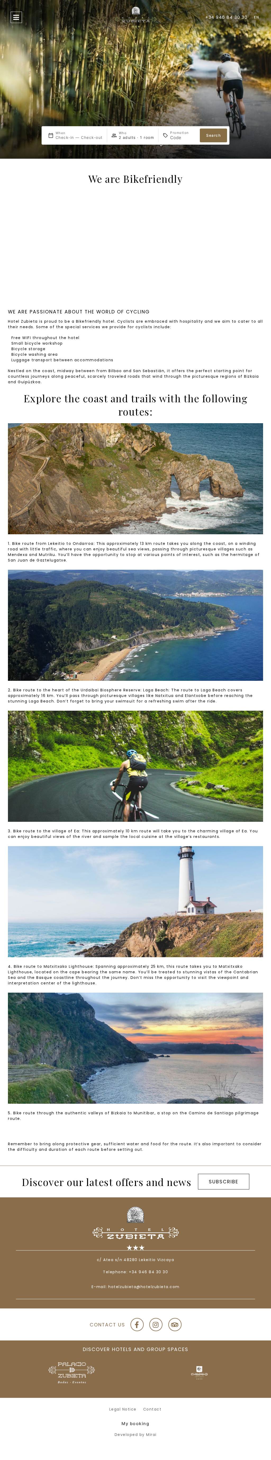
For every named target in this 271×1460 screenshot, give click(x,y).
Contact (152, 1409)
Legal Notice (123, 1409)
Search (213, 135)
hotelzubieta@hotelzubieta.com (144, 1286)
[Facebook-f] (137, 1324)
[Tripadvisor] (175, 1324)
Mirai (151, 1434)
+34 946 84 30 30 (148, 1272)
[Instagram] (155, 1324)
